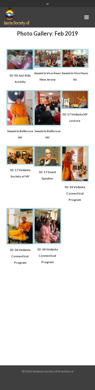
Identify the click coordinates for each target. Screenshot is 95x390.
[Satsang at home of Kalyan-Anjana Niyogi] (47, 66)
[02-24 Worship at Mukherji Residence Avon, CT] (75, 180)
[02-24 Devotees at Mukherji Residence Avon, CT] (47, 243)
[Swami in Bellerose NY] (20, 124)
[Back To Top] (82, 378)
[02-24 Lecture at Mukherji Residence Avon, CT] (20, 243)
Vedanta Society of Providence (52, 371)
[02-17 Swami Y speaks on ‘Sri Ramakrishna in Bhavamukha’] (75, 108)
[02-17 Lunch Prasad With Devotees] (20, 163)
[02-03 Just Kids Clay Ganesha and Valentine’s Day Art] (20, 69)
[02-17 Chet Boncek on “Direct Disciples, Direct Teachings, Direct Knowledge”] (47, 165)
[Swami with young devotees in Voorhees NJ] (75, 66)
